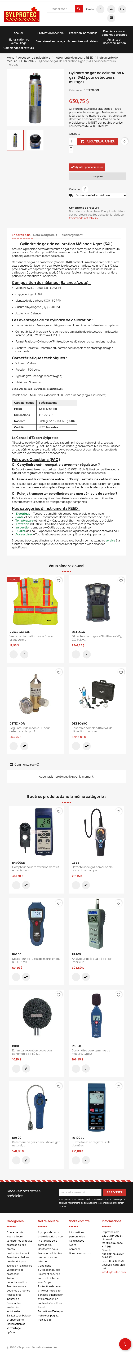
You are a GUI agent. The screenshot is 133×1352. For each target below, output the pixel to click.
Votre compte (79, 1221)
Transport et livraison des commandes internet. (50, 1257)
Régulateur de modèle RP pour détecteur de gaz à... (30, 729)
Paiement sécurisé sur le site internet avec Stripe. (49, 1278)
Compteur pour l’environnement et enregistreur (35, 868)
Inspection (22, 527)
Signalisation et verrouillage (18, 41)
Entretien (22, 524)
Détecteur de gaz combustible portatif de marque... (92, 868)
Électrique (23, 513)
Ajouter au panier (97, 141)
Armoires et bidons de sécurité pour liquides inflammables (19, 1261)
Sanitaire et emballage (50, 41)
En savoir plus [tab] (21, 235)
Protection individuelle (82, 33)
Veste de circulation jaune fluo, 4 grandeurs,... (31, 638)
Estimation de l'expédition (97, 195)
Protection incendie (50, 33)
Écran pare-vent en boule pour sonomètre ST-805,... (32, 1052)
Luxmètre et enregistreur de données (91, 1143)
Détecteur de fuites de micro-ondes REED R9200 (36, 960)
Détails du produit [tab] (45, 235)
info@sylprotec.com (114, 1272)
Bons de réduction (80, 1253)
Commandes (76, 1240)
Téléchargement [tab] (71, 235)
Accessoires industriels (82, 41)
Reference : (76, 90)
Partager (85, 189)
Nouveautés (14, 1303)
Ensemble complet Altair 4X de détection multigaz (92, 729)
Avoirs (72, 1244)
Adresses (75, 1249)
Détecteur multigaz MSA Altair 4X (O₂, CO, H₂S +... (97, 638)
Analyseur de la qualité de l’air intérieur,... (92, 960)
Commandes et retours (18, 48)
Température (24, 520)
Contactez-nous (48, 1249)
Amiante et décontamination (114, 41)
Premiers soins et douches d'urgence (114, 33)
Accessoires (24, 534)
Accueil (18, 33)
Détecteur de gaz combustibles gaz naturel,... (36, 1143)
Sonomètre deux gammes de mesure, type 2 (91, 1052)
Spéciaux (12, 1332)
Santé (19, 517)
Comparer (98, 176)
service (110, 540)
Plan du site (45, 1319)
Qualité (20, 531)
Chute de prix (15, 1232)
